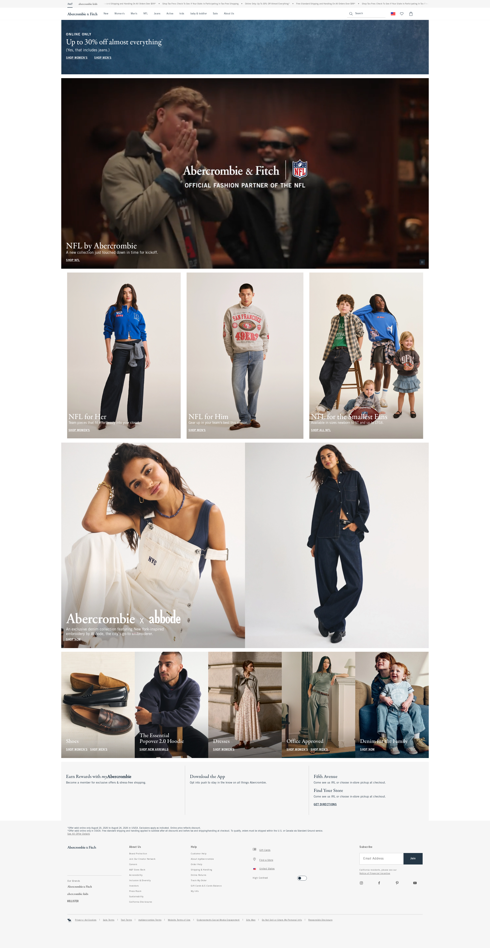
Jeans (157, 14)
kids (182, 14)
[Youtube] (415, 883)
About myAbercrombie (202, 859)
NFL (145, 14)
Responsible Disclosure (320, 920)
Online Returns (198, 875)
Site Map (251, 920)
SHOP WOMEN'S (76, 58)
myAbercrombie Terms (149, 920)
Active (170, 14)
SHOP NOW (73, 639)
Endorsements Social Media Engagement (218, 920)
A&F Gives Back (137, 870)
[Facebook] (379, 883)
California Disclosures (140, 902)
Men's (134, 14)
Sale (215, 14)
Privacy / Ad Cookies (85, 920)
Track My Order (199, 881)
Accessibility (136, 875)
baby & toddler (198, 14)
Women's (119, 14)
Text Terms (126, 920)
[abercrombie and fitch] (82, 14)
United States (267, 869)
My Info (195, 891)
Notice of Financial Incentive (374, 873)
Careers (133, 864)
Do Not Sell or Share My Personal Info (282, 920)
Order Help (196, 864)
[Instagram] (361, 883)
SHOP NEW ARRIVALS (154, 749)
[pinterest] (397, 883)
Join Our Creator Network (142, 859)
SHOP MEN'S (102, 58)
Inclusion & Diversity (140, 881)
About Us (229, 14)
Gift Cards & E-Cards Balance (206, 886)
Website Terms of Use (179, 920)
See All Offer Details (78, 834)
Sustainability (136, 897)
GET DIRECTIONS (325, 804)
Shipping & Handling (201, 870)
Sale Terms (108, 920)
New (106, 14)
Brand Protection (138, 854)
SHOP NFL (73, 260)
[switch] (254, 877)
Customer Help (198, 854)
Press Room (135, 891)
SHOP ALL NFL (321, 430)
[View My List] (401, 14)
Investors (134, 886)
